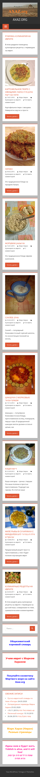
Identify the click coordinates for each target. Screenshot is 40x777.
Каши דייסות (11, 468)
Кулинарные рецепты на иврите (19, 588)
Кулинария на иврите (13, 100)
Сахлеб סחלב (12, 317)
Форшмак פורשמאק (15, 243)
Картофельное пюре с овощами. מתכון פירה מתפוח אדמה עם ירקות (19, 92)
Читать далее (12, 116)
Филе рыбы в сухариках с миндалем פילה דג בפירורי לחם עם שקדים (20, 534)
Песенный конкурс (16, 713)
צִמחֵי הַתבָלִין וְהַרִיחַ (24, 716)
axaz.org (20, 19)
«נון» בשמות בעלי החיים (21, 710)
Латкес (9, 169)
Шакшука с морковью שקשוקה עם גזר (17, 399)
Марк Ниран (23, 97)
